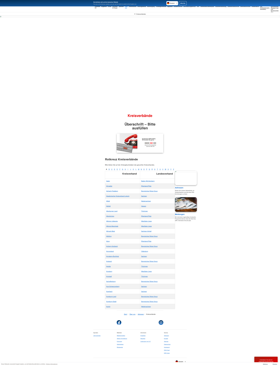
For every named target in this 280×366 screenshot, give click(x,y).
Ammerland (110, 251)
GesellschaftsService (233, 6)
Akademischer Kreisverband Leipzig (117, 196)
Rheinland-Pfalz (146, 186)
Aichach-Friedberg (112, 191)
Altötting (108, 236)
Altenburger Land (111, 211)
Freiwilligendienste (161, 6)
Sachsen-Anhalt (146, 231)
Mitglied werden (121, 335)
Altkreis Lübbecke (112, 221)
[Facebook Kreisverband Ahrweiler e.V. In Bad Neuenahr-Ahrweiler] (119, 322)
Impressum (167, 347)
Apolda (108, 266)
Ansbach (109, 261)
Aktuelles (142, 338)
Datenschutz (167, 344)
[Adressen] (186, 178)
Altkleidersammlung (220, 6)
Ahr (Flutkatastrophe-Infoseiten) (265, 8)
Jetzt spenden (97, 335)
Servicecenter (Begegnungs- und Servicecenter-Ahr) (275, 9)
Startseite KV (97, 7)
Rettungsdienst (141, 6)
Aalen (108, 181)
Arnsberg (109, 271)
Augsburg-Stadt (111, 301)
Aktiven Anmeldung (122, 338)
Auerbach (109, 291)
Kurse (109, 6)
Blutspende (120, 347)
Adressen (179, 187)
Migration (170, 6)
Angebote (104, 6)
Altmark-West (110, 231)
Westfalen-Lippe (146, 221)
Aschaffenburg (111, 281)
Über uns (126, 7)
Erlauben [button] (275, 364)
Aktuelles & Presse (115, 7)
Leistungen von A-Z (145, 341)
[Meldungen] (186, 204)
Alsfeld (108, 206)
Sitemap (166, 341)
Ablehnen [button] (265, 364)
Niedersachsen (146, 201)
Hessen (143, 206)
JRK (198, 6)
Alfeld (108, 201)
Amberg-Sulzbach (112, 246)
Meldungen (180, 214)
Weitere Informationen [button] (51, 364)
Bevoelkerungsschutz (189, 6)
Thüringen (144, 211)
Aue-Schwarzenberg (112, 286)
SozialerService (178, 6)
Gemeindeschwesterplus (207, 6)
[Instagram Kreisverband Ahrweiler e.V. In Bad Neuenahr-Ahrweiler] (161, 322)
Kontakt (166, 338)
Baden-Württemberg (148, 181)
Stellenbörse (120, 344)
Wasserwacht (255, 6)
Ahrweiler (109, 186)
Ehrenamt (119, 341)
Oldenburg (144, 251)
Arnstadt (109, 276)
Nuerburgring (151, 6)
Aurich (108, 306)
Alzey (108, 241)
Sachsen (144, 196)
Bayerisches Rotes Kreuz (149, 191)
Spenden (121, 6)
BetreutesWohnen (245, 6)
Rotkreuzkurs (132, 6)
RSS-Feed (167, 350)
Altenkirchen (110, 216)
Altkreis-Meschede (112, 226)
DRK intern (167, 353)
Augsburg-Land (111, 296)
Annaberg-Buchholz (112, 256)
